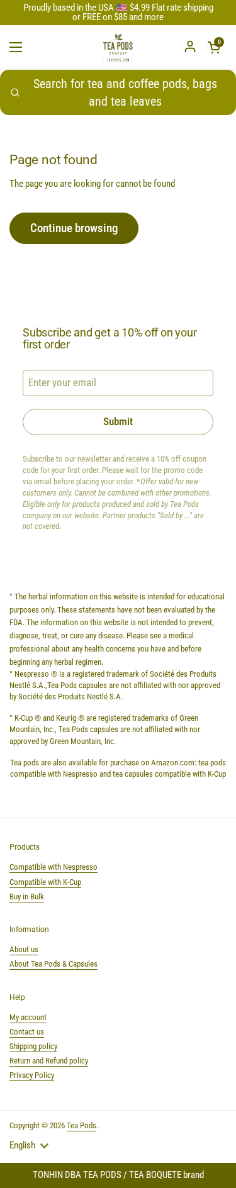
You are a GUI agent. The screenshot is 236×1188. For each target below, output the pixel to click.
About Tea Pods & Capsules (53, 964)
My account (28, 1017)
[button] (214, 47)
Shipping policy (33, 1046)
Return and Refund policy (48, 1060)
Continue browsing (74, 228)
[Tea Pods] (118, 47)
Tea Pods (81, 1125)
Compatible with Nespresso (53, 867)
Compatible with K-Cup (45, 882)
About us (23, 949)
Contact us (26, 1031)
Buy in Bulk (26, 896)
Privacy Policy (31, 1075)
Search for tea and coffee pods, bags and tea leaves (125, 92)
